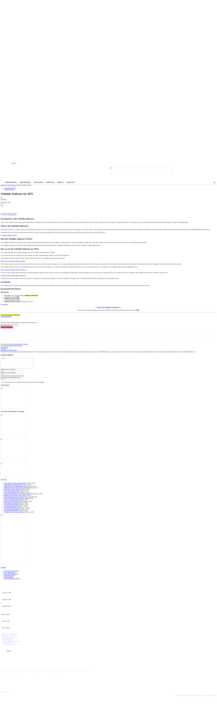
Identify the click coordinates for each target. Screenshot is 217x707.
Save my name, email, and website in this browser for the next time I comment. (23, 382)
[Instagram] (8, 678)
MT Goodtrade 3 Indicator (11, 503)
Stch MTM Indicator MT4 (11, 510)
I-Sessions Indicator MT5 (8, 611)
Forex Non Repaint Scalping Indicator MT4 (16, 497)
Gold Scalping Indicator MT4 (12, 507)
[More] (28, 208)
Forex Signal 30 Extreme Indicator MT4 (15, 483)
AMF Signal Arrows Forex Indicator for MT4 (16, 487)
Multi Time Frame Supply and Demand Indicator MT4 (18, 493)
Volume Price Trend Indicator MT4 (13, 501)
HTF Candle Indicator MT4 (11, 504)
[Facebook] (3, 208)
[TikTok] (13, 678)
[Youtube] (19, 678)
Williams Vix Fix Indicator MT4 (12, 495)
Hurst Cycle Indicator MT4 (11, 500)
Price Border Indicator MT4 (11, 490)
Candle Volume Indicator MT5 (9, 618)
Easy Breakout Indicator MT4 (12, 509)
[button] (214, 182)
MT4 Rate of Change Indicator (12, 489)
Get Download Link (7, 327)
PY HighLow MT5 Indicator (14, 345)
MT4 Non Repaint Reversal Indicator (14, 498)
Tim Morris (4, 199)
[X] (9, 208)
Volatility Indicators (9, 189)
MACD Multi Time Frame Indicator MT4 (15, 486)
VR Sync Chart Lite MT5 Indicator (18, 344)
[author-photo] (4, 347)
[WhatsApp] (22, 208)
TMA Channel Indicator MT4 (12, 492)
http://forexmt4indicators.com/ (9, 350)
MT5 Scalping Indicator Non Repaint (11, 625)
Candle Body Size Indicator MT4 (13, 484)
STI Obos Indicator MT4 (10, 506)
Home (2, 185)
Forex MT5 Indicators (10, 185)
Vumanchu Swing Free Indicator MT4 (14, 512)
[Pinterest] (15, 208)
